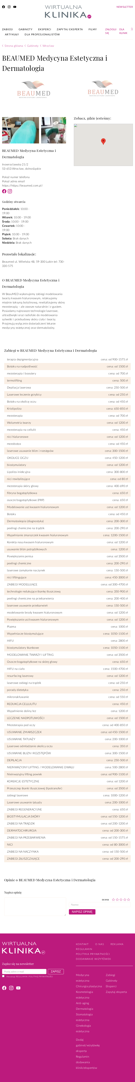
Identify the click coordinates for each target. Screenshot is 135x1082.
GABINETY (26, 29)
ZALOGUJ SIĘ (110, 31)
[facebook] (3, 7)
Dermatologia (84, 1008)
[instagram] (9, 7)
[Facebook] (4, 192)
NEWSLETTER (125, 7)
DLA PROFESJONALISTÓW (42, 34)
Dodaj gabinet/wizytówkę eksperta (88, 1045)
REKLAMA (117, 944)
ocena (105, 900)
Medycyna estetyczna (82, 978)
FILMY (93, 29)
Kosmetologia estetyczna (84, 995)
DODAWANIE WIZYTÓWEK (93, 959)
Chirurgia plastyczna (89, 986)
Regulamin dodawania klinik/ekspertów (86, 1062)
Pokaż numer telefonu (16, 177)
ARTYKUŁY (12, 34)
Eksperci (111, 986)
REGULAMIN (21, 977)
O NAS (99, 944)
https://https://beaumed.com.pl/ (22, 185)
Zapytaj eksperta (116, 992)
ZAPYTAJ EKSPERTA (70, 29)
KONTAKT (82, 944)
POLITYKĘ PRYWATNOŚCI (41, 977)
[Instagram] (10, 192)
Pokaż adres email (13, 181)
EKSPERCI (44, 29)
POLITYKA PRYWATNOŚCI (93, 954)
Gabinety (111, 980)
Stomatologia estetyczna (84, 1017)
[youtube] (14, 7)
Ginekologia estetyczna (83, 1028)
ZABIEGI (7, 29)
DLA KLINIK (123, 31)
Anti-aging (82, 1003)
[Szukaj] (132, 29)
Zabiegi (110, 975)
